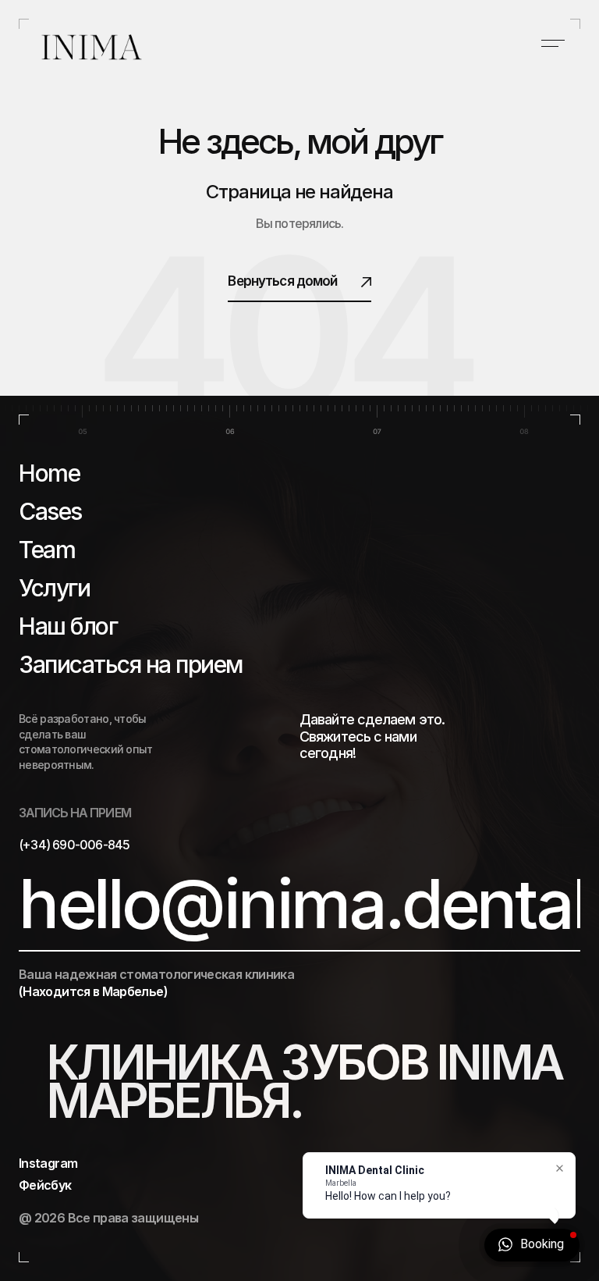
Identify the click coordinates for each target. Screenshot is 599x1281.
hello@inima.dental (303, 904)
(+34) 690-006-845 (74, 844)
